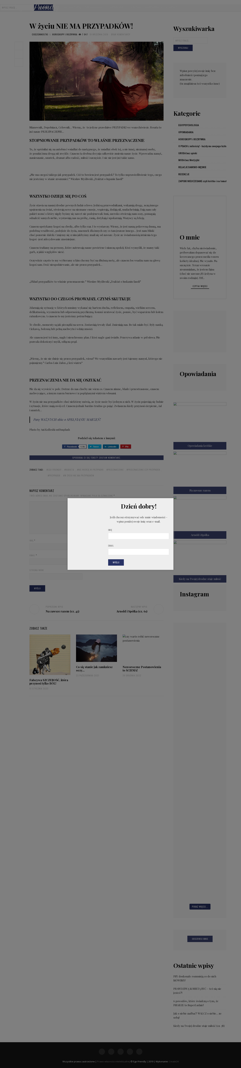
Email (111, 545)
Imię (110, 529)
